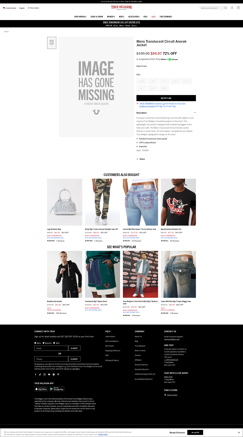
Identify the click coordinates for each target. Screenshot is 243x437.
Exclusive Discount (142, 369)
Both (58, 343)
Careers (138, 355)
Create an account (147, 106)
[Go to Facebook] (35, 374)
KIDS (145, 16)
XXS (141, 81)
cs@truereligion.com (172, 339)
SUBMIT (74, 348)
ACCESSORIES (134, 16)
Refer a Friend (140, 350)
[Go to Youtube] (49, 374)
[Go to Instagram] (45, 374)
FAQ (107, 355)
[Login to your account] (232, 7)
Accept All (195, 432)
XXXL (164, 88)
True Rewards (166, 16)
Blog (136, 341)
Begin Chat (168, 377)
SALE (153, 16)
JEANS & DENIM (96, 16)
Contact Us (170, 331)
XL (141, 88)
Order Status (110, 336)
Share (142, 159)
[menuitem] (80, 16)
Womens (48, 343)
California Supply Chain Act (145, 374)
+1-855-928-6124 (171, 359)
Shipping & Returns (112, 350)
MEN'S (121, 16)
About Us (138, 336)
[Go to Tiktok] (40, 374)
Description (141, 112)
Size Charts (109, 346)
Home (6, 31)
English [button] (22, 8)
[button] (226, 8)
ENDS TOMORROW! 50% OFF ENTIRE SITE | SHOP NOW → (121, 1)
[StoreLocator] (165, 395)
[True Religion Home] (121, 7)
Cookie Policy (103, 434)
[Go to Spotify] (54, 374)
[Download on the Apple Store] (41, 388)
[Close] (239, 432)
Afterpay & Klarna (112, 360)
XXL (153, 88)
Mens (39, 343)
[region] (121, 432)
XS (153, 81)
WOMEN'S (111, 16)
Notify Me (166, 98)
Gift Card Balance (111, 341)
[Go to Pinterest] (58, 374)
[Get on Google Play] (56, 388)
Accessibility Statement (144, 379)
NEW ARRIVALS (80, 16)
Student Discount (141, 364)
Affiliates (138, 360)
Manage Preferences (177, 432)
